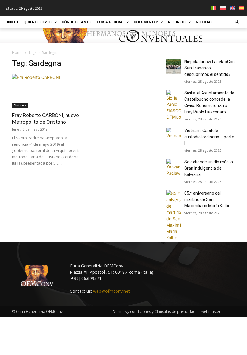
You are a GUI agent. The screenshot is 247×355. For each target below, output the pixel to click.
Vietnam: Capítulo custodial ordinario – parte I (209, 137)
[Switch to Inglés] (233, 8)
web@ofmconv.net (111, 291)
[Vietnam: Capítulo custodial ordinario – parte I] (173, 135)
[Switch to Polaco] (223, 8)
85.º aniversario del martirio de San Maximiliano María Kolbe (207, 199)
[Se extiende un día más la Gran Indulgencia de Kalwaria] (173, 167)
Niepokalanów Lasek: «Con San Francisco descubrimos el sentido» (209, 68)
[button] (237, 22)
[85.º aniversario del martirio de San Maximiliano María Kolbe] (173, 215)
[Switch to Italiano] (214, 8)
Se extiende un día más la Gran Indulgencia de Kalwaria (208, 168)
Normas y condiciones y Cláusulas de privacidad (154, 311)
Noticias (20, 105)
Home (17, 52)
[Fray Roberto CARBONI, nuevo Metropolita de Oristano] (46, 91)
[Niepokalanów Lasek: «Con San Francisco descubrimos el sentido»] (173, 66)
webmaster (210, 311)
